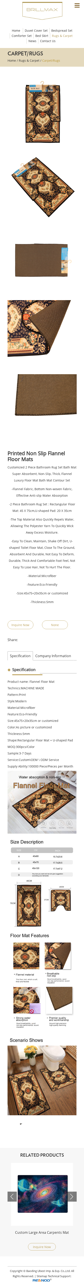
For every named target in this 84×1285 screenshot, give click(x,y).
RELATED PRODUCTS (42, 1155)
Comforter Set (22, 36)
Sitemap (42, 1276)
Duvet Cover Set (36, 30)
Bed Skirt (41, 36)
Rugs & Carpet (62, 36)
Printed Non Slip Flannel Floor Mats (41, 1232)
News (32, 41)
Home (16, 30)
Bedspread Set (61, 30)
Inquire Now (20, 625)
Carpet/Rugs (51, 60)
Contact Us (48, 41)
